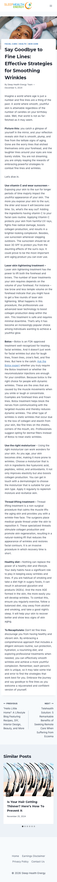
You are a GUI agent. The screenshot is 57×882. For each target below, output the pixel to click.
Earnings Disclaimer (33, 856)
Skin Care (33, 44)
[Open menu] (50, 6)
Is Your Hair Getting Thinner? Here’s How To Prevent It (25, 806)
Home (15, 856)
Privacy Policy (20, 861)
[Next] (48, 793)
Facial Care (11, 44)
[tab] (22, 826)
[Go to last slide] (8, 793)
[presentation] (28, 779)
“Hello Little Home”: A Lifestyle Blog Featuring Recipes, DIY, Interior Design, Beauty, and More (14, 716)
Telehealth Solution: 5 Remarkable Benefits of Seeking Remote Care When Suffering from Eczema (43, 720)
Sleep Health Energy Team (20, 84)
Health (22, 44)
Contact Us (38, 861)
